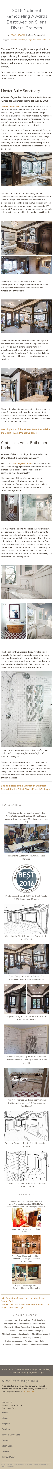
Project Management (13, 1341)
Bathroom (46, 40)
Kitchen (12, 1330)
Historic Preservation (39, 1344)
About (5, 1418)
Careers (5, 1451)
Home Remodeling (17, 40)
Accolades (37, 40)
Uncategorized (10, 1323)
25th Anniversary (9, 1334)
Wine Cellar (40, 1341)
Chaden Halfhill (18, 35)
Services (6, 1429)
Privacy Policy (8, 1457)
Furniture (28, 1341)
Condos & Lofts (39, 1327)
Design (29, 40)
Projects (6, 1423)
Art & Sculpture (38, 1320)
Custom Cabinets (21, 1344)
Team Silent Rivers (25, 1330)
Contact (5, 1440)
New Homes (24, 1323)
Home (5, 1412)
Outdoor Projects (39, 1323)
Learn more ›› (28, 1391)
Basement (9, 1327)
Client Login (7, 1446)
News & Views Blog (22, 1320)
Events (36, 1337)
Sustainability (24, 1334)
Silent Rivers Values (40, 1334)
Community (26, 1337)
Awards (9, 1320)
